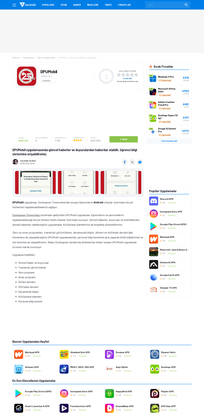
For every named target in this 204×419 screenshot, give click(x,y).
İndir (123, 139)
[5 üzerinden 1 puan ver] (119, 75)
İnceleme (93, 4)
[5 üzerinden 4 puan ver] (132, 75)
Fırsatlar (124, 4)
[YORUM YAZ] (140, 164)
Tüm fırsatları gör (169, 141)
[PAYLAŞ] (125, 164)
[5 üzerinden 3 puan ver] (127, 75)
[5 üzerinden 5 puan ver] (136, 75)
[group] (78, 183)
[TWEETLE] (132, 164)
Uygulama (48, 4)
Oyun (64, 4)
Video (108, 4)
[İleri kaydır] (140, 182)
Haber (77, 4)
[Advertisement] (77, 113)
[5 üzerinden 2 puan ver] (123, 75)
